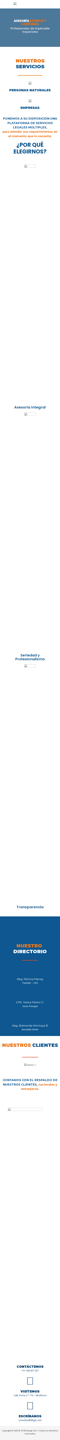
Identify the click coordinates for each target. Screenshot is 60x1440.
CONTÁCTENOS (30, 1367)
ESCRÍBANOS (30, 1416)
